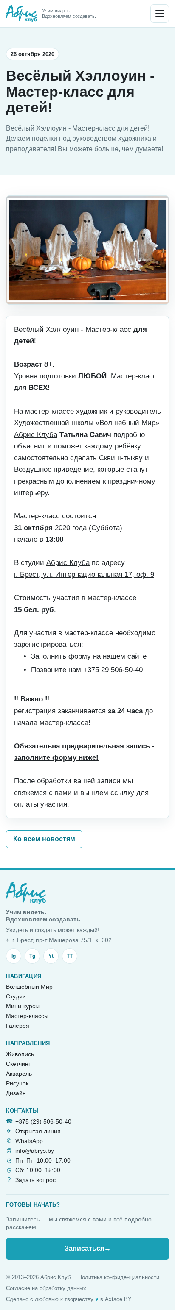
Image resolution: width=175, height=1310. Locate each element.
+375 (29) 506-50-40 (43, 1121)
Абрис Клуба (68, 563)
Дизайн (16, 1093)
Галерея (17, 1025)
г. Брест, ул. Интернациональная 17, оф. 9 (84, 574)
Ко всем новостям (44, 839)
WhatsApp (29, 1141)
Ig (13, 956)
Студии (16, 996)
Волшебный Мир (29, 986)
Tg (32, 956)
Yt (51, 956)
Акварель (19, 1073)
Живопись (20, 1054)
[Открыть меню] (159, 13)
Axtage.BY (118, 1299)
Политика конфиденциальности (118, 1277)
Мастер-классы (27, 1015)
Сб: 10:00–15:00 (37, 1170)
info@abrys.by (34, 1150)
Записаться (88, 1248)
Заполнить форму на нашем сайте (89, 656)
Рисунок (17, 1083)
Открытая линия (38, 1131)
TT (70, 956)
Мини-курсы (23, 1006)
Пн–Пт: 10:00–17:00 (43, 1160)
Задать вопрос (35, 1179)
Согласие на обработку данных (46, 1288)
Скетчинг (18, 1063)
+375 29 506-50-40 (113, 670)
